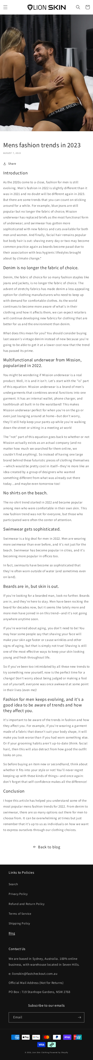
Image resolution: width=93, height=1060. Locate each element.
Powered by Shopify (59, 1052)
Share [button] (12, 163)
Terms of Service (20, 914)
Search (13, 884)
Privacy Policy (18, 894)
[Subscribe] (79, 1017)
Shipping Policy (19, 923)
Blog (12, 933)
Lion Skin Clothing (40, 1052)
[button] (5, 7)
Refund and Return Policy (26, 904)
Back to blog (49, 846)
